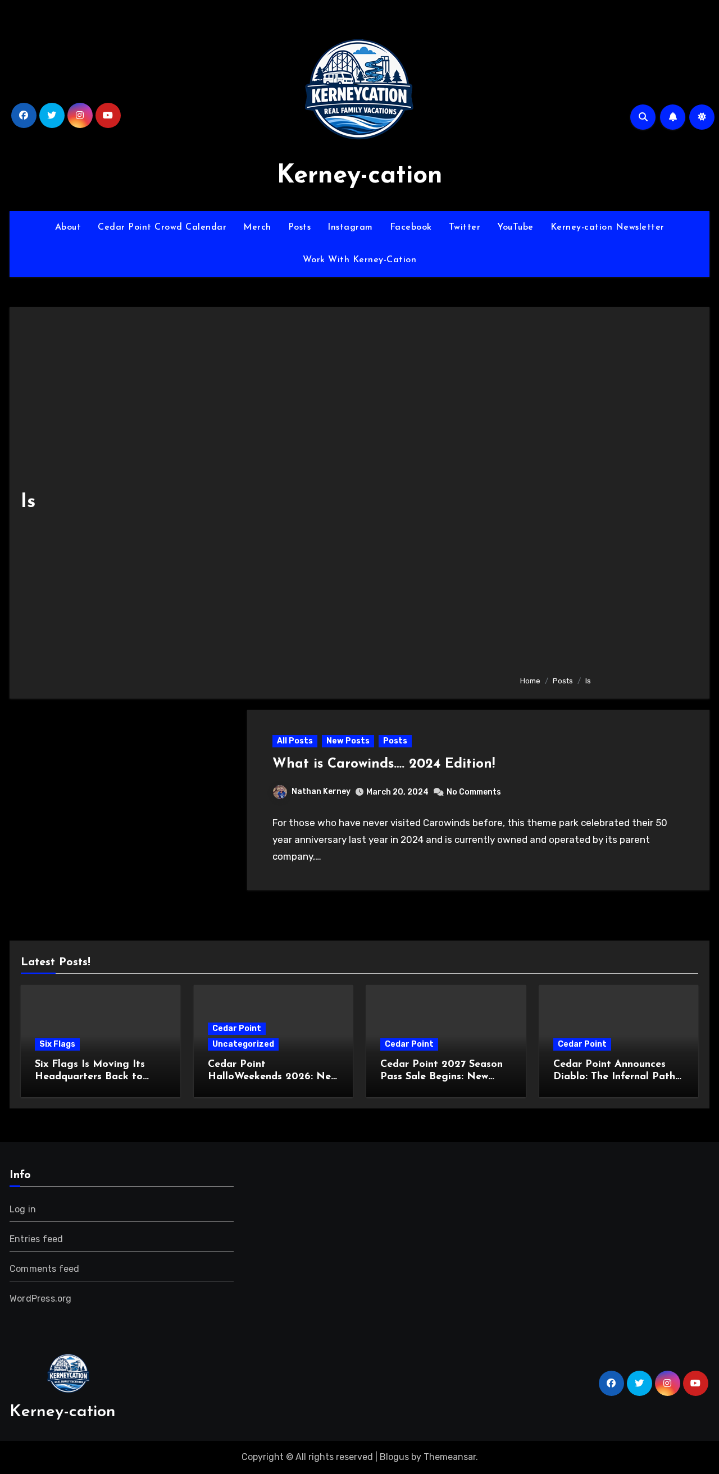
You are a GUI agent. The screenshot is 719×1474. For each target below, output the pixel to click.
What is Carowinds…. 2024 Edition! (383, 764)
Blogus (394, 1457)
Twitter (465, 227)
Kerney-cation (360, 176)
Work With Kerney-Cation (360, 259)
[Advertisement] (606, 492)
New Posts (348, 741)
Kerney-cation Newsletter (607, 227)
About (68, 227)
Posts (299, 227)
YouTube (515, 227)
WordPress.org (41, 1298)
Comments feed (45, 1268)
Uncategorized (243, 1044)
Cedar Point (236, 1028)
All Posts (295, 741)
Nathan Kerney (321, 791)
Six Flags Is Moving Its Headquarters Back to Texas (90, 1077)
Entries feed (36, 1239)
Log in (23, 1209)
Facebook (411, 227)
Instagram (350, 227)
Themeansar (450, 1457)
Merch (257, 227)
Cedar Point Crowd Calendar (162, 227)
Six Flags (57, 1044)
